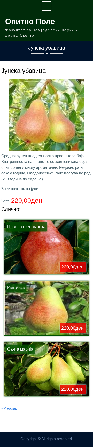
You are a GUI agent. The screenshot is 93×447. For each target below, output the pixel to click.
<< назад (9, 408)
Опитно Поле (30, 21)
